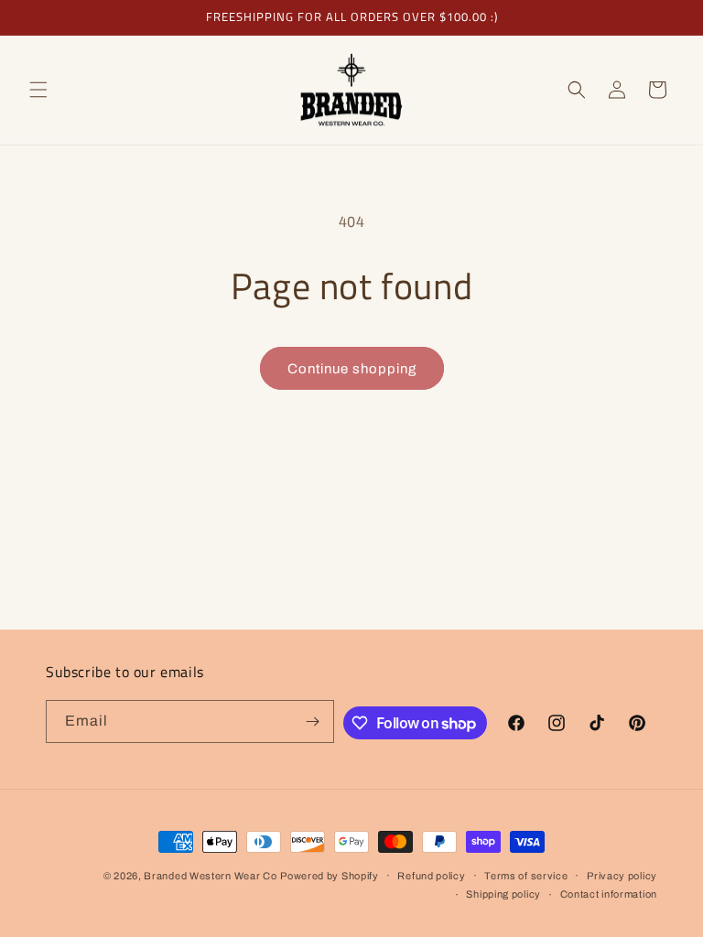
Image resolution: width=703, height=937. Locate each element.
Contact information (608, 894)
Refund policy (431, 875)
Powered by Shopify (329, 875)
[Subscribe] (313, 721)
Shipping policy (503, 894)
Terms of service (526, 875)
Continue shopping (351, 368)
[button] (38, 90)
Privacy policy (622, 875)
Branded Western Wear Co (210, 875)
